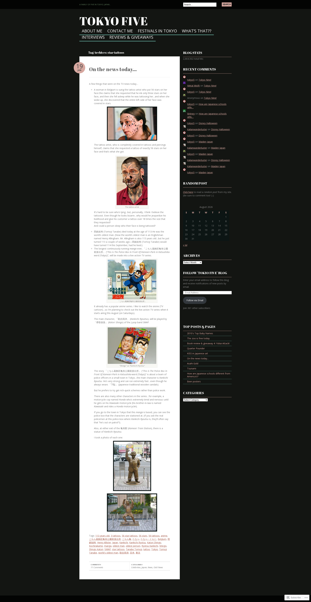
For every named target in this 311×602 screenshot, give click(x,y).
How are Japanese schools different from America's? (208, 375)
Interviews (93, 37)
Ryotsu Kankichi (150, 545)
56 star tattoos (130, 535)
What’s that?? (196, 31)
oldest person (133, 545)
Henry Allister (104, 542)
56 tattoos (154, 535)
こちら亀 (126, 539)
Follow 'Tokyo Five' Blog (205, 273)
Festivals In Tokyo (157, 31)
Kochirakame (96, 545)
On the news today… (113, 69)
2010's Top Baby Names (200, 333)
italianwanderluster (197, 129)
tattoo (146, 549)
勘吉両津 (124, 552)
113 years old (102, 535)
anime (164, 535)
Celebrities (136, 567)
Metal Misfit (193, 85)
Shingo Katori (96, 549)
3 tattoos (116, 535)
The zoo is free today (198, 338)
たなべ (135, 539)
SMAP (107, 549)
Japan (115, 542)
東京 (138, 552)
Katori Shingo (154, 542)
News (150, 567)
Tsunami (191, 368)
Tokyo (154, 549)
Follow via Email (194, 300)
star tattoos (118, 549)
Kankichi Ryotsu (137, 542)
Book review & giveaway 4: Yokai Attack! (208, 343)
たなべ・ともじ (148, 539)
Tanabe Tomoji (134, 549)
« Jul (185, 245)
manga (107, 545)
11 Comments (97, 567)
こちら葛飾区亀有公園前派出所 (105, 539)
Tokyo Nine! (205, 79)
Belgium (162, 539)
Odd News (158, 567)
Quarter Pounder (196, 348)
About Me (92, 31)
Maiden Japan (206, 141)
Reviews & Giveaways (131, 37)
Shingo (163, 545)
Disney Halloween (208, 123)
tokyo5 (191, 79)
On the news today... (197, 358)
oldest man (119, 545)
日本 (132, 552)
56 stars (143, 535)
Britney (191, 113)
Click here (188, 192)
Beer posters (194, 381)
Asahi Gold (192, 363)
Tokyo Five (113, 21)
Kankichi (123, 542)
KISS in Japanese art (197, 353)
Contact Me (120, 31)
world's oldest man (108, 552)
